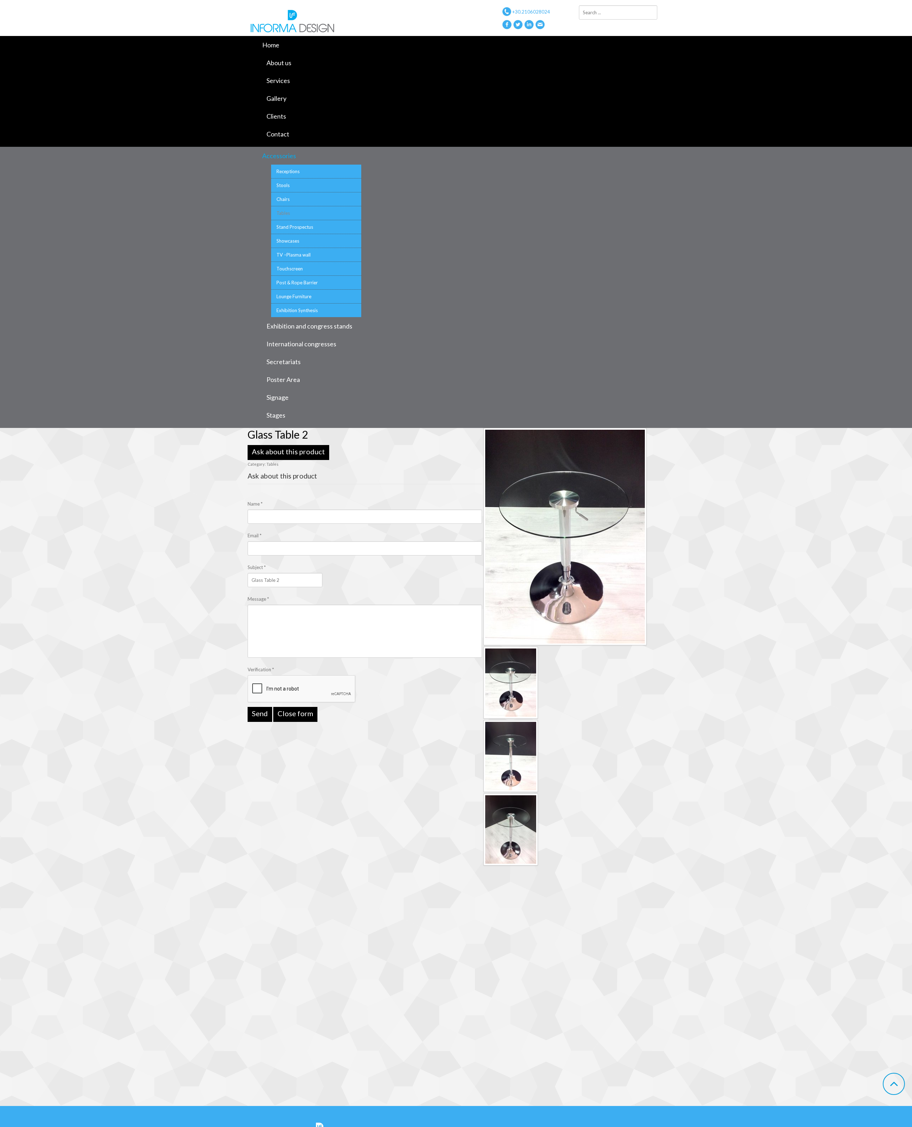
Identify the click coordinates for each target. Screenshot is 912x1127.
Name (255, 504)
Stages (275, 415)
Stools (283, 185)
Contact (277, 134)
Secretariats (283, 362)
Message (258, 599)
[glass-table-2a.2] (510, 829)
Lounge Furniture (293, 296)
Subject (257, 567)
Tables (283, 213)
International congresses (301, 344)
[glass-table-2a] (565, 536)
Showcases (287, 241)
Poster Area (283, 379)
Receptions (288, 171)
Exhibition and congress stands (309, 326)
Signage (277, 397)
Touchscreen (289, 269)
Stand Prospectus (294, 227)
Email (254, 535)
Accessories (279, 156)
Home (270, 45)
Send (260, 713)
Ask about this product (288, 451)
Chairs (283, 199)
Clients (276, 116)
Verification (261, 669)
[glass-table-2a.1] (510, 755)
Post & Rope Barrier (297, 282)
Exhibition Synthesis (297, 310)
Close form (295, 713)
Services (278, 80)
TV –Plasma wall (293, 255)
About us (278, 63)
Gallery (276, 98)
